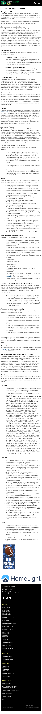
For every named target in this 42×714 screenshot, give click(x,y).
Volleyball (6, 645)
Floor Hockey (7, 630)
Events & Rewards (9, 623)
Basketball (6, 611)
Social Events (7, 659)
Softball (5, 639)
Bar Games (6, 608)
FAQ (3, 700)
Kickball (5, 633)
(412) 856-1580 (6, 591)
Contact (5, 670)
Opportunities (8, 673)
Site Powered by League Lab (32, 707)
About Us (5, 667)
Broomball (6, 614)
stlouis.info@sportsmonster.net (10, 593)
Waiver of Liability (9, 687)
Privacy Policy (4, 111)
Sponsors (6, 676)
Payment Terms (5, 349)
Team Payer (6, 696)
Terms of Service (29, 705)
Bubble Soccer (8, 617)
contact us (8, 276)
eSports (5, 620)
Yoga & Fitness (7, 649)
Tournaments (7, 642)
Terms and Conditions (10, 690)
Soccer (5, 636)
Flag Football (7, 627)
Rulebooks (6, 684)
